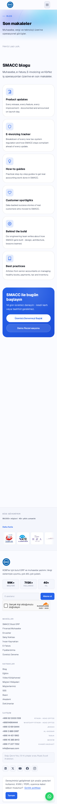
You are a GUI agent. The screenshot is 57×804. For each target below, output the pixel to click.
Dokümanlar (8, 703)
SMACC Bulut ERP (11, 624)
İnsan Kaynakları (10, 641)
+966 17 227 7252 (28, 744)
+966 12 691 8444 (28, 726)
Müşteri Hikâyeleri (11, 682)
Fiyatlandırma (9, 650)
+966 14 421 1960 (28, 735)
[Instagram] (35, 768)
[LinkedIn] (6, 768)
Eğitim (5, 673)
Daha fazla (8, 527)
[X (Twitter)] (13, 768)
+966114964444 (28, 722)
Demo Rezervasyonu (28, 328)
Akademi (7, 699)
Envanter (7, 633)
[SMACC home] (10, 5)
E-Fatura (6, 645)
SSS (4, 690)
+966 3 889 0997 (28, 731)
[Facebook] (27, 768)
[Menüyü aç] (47, 4)
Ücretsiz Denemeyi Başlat (28, 318)
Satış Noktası (9, 637)
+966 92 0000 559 (28, 718)
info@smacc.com (11, 748)
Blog (5, 669)
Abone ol (47, 596)
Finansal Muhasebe (12, 628)
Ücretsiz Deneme (11, 654)
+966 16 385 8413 (28, 739)
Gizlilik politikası (32, 787)
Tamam (11, 795)
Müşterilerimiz (9, 686)
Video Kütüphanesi (11, 677)
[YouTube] (20, 768)
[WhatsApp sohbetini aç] (49, 796)
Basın (5, 695)
